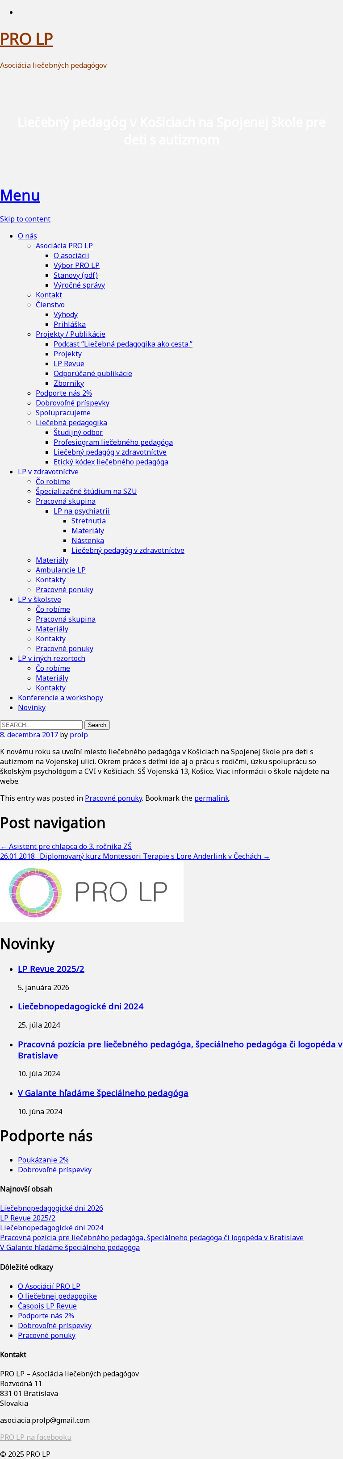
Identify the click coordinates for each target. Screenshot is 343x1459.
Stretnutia (88, 521)
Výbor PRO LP (77, 265)
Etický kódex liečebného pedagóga (111, 462)
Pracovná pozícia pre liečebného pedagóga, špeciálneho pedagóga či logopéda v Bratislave (152, 1237)
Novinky (32, 707)
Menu (20, 195)
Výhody (66, 314)
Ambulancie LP (61, 570)
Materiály (87, 530)
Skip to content (25, 219)
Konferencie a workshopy (60, 697)
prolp (79, 735)
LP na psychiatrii (82, 511)
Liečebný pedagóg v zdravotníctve (110, 452)
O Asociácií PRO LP (49, 1286)
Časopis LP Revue (47, 1306)
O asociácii (71, 255)
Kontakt (49, 295)
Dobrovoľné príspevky (72, 403)
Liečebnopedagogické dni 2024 (80, 1006)
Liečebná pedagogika (71, 422)
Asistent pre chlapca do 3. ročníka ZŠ (66, 846)
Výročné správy (79, 285)
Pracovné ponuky (64, 589)
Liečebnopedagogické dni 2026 (51, 1208)
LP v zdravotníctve (48, 472)
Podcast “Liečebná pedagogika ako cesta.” (123, 344)
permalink (211, 798)
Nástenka (87, 540)
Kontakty (51, 580)
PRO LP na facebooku (35, 1437)
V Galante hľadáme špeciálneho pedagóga (103, 1092)
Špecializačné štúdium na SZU (86, 491)
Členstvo (50, 304)
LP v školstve (39, 599)
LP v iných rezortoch (51, 658)
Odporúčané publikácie (93, 373)
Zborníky (69, 383)
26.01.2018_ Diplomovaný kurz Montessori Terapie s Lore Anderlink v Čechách (135, 856)
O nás (27, 236)
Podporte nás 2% (64, 393)
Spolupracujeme (63, 413)
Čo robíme (53, 481)
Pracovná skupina (66, 501)
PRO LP (26, 39)
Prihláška (70, 324)
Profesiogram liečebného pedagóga (113, 442)
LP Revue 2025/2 (51, 968)
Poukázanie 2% (43, 1160)
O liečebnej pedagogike (57, 1296)
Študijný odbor (78, 432)
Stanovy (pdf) (76, 275)
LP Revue (69, 363)
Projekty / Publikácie (70, 334)
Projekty (68, 354)
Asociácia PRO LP (64, 246)
